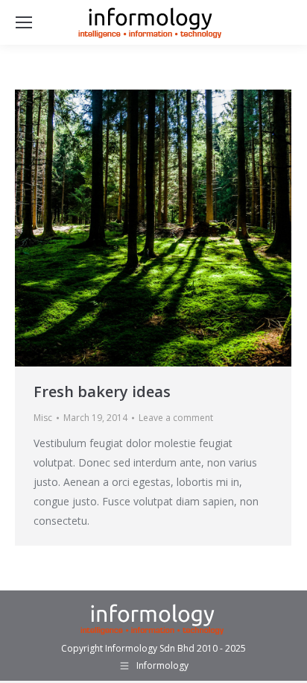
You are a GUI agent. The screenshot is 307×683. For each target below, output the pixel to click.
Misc (43, 417)
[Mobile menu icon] (24, 22)
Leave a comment (176, 417)
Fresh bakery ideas (102, 391)
